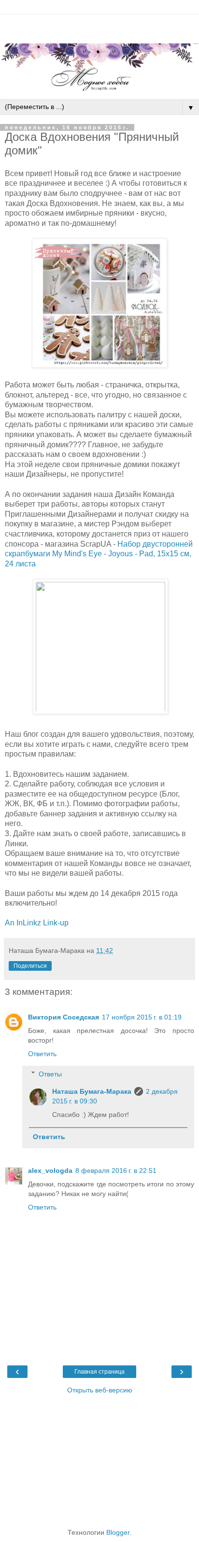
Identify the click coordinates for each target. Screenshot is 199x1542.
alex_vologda (50, 1170)
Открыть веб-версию (99, 1390)
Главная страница (99, 1371)
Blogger (117, 1532)
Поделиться (30, 966)
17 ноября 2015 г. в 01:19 (142, 1017)
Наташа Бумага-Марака (91, 1091)
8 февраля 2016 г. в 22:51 (115, 1170)
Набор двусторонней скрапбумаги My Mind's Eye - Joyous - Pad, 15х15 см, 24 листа (99, 554)
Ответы (50, 1074)
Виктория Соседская (63, 1017)
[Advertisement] (99, 26)
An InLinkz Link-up (37, 923)
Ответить (42, 1054)
